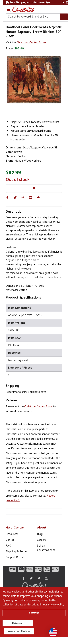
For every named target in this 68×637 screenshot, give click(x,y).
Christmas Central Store (31, 42)
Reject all (17, 623)
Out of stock (18, 180)
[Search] (64, 16)
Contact (11, 539)
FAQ (8, 545)
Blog (40, 534)
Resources (12, 534)
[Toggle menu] (8, 9)
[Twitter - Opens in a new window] (30, 578)
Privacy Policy (56, 604)
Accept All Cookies (19, 631)
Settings (34, 612)
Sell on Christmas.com (46, 548)
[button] (7, 197)
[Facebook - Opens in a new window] (22, 578)
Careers (41, 539)
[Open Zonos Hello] (51, 630)
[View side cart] (67, 2)
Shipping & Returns (17, 551)
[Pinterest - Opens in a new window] (37, 578)
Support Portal (15, 557)
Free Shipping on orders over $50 (30, 3)
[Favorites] (34, 189)
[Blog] (45, 578)
